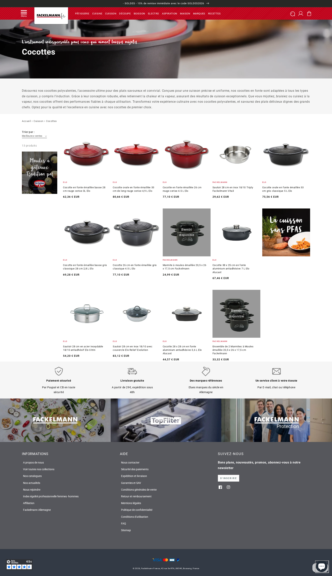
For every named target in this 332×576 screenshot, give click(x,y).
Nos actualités (31, 482)
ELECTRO (153, 13)
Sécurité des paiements (135, 469)
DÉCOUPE (125, 13)
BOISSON (139, 13)
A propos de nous (33, 462)
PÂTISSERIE (82, 13)
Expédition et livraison (134, 476)
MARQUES (199, 13)
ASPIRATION (169, 13)
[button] (24, 13)
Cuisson (38, 121)
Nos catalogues (32, 476)
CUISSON (110, 13)
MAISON (185, 13)
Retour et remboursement (136, 496)
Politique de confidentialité (136, 509)
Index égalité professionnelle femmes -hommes (51, 496)
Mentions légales (131, 503)
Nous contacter (130, 462)
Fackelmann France (150, 568)
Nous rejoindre (31, 489)
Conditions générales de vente (139, 489)
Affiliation (28, 503)
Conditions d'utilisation (134, 516)
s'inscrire (228, 478)
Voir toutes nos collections (38, 469)
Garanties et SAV (131, 482)
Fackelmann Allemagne (37, 509)
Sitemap (126, 530)
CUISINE (97, 13)
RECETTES (214, 13)
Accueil (26, 121)
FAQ (123, 523)
